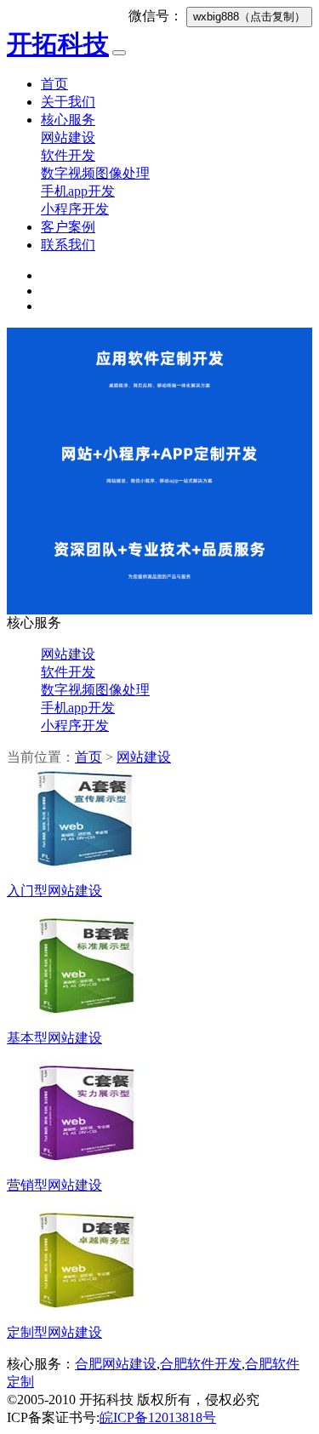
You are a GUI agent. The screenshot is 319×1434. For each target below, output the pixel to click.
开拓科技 (58, 44)
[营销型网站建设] (87, 1158)
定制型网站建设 (54, 1332)
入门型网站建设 (54, 890)
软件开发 (68, 155)
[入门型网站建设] (87, 864)
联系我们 (68, 244)
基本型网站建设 (54, 1038)
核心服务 (68, 119)
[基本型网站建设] (87, 1011)
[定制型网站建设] (87, 1306)
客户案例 (68, 227)
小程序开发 (75, 209)
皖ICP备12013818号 (158, 1417)
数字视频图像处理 (95, 173)
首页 (54, 84)
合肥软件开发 (201, 1364)
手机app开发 (78, 191)
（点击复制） (249, 16)
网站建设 (68, 137)
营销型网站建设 (54, 1185)
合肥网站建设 (116, 1364)
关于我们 (68, 101)
